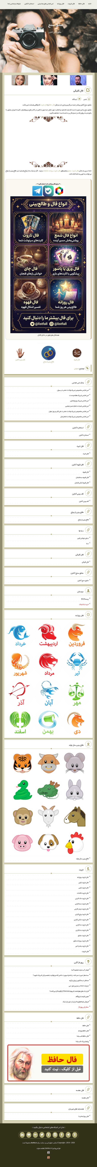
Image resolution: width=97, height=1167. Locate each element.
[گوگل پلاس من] (35, 1135)
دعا (87, 543)
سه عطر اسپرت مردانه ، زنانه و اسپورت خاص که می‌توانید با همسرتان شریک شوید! (61, 975)
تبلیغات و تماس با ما (14, 3)
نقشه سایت (40, 1148)
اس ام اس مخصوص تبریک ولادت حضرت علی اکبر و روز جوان (69, 411)
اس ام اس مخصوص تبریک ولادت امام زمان (74, 416)
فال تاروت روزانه (83, 877)
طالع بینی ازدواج (83, 519)
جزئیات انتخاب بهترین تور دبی (79, 985)
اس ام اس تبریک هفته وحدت (79, 395)
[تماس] (48, 1135)
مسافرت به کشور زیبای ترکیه (79, 980)
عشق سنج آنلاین (83, 580)
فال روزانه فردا (83, 1116)
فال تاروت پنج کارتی (82, 914)
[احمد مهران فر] (78, 81)
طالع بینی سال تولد (82, 858)
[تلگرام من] (68, 1135)
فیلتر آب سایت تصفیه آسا (80, 970)
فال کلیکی (78, 90)
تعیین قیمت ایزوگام (82, 996)
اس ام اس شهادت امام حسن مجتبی (77, 406)
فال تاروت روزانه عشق (81, 940)
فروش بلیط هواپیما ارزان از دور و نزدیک (76, 1001)
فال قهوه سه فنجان (82, 477)
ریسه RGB (85, 599)
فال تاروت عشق (73, 170)
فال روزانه (60, 3)
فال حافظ (81, 3)
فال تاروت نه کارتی (82, 925)
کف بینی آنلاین (84, 501)
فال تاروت (71, 3)
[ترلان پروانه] (49, 81)
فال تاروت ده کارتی (82, 930)
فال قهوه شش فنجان (82, 482)
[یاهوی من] (74, 1135)
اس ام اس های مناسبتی (45, 3)
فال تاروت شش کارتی (81, 919)
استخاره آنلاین (29, 3)
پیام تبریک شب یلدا (82, 1041)
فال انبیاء (86, 453)
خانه (89, 3)
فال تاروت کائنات (83, 893)
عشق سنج (55, 24)
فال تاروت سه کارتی (82, 903)
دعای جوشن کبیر (83, 538)
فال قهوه (86, 472)
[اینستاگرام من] (55, 1135)
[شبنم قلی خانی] (20, 81)
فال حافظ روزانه (83, 1030)
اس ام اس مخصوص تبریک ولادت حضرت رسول (73, 390)
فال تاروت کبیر (83, 882)
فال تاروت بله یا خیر (82, 946)
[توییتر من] (41, 1135)
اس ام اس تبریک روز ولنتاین (79, 400)
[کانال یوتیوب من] (28, 1135)
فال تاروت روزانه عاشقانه (51, 170)
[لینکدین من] (22, 1135)
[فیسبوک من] (61, 1135)
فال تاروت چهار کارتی (81, 909)
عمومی (76, 368)
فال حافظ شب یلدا (83, 1036)
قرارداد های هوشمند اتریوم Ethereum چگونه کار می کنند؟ (69, 991)
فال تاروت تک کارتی (82, 898)
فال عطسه (85, 1097)
